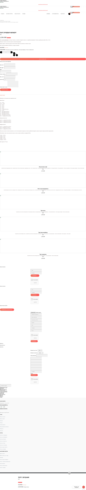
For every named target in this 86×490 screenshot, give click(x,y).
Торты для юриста (60, 168)
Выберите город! (71, 7)
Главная (2, 13)
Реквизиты (1, 428)
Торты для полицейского (47, 168)
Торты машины (2, 463)
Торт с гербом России (34, 168)
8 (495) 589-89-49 (3, 0)
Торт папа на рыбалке (43, 232)
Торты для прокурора (54, 168)
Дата (1, 69)
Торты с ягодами (2, 467)
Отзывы (23, 13)
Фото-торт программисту (43, 188)
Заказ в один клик (42, 59)
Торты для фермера (22, 49)
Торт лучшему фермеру (14, 53)
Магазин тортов (9, 13)
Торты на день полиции (73, 168)
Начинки (48, 13)
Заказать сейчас (5, 89)
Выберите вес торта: (34, 350)
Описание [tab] (2, 95)
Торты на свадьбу (3, 449)
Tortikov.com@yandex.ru (4, 1)
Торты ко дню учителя (3, 447)
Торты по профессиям (5, 21)
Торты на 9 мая (2, 443)
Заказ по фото (17, 13)
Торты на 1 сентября (3, 445)
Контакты (63, 13)
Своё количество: (33, 355)
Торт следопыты (43, 254)
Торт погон (43, 210)
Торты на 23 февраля (67, 168)
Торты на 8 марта (3, 439)
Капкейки (1, 457)
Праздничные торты (27, 168)
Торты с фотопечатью (3, 465)
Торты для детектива (42, 255)
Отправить (35, 275)
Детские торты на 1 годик (4, 455)
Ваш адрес (2, 67)
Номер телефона (3, 74)
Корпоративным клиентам (4, 426)
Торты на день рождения (4, 459)
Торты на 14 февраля (3, 435)
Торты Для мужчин (40, 168)
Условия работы (2, 424)
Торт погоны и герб (43, 166)
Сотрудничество (55, 13)
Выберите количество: (34, 352)
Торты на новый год (3, 441)
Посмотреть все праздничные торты (6, 168)
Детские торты (2, 453)
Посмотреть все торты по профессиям (9, 22)
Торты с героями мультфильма (5, 461)
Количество (2, 79)
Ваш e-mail (2, 76)
